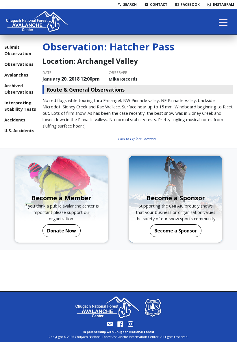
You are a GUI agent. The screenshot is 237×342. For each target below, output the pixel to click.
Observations (19, 64)
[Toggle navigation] (223, 22)
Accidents (14, 120)
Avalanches (16, 75)
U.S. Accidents (19, 130)
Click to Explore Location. (137, 139)
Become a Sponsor (175, 231)
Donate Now (61, 231)
